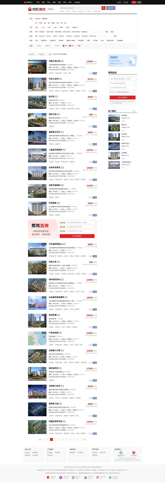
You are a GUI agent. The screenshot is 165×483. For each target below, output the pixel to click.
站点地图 (35, 455)
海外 (70, 2)
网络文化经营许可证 (114, 473)
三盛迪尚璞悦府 (96, 11)
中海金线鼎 (53, 333)
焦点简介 (27, 452)
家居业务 (57, 452)
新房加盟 (72, 452)
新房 (43, 2)
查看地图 (70, 64)
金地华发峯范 (54, 167)
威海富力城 (53, 404)
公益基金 (77, 2)
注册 (139, 2)
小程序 (119, 2)
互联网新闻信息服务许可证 (85, 473)
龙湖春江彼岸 (54, 386)
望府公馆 (68, 11)
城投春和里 (53, 368)
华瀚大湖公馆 (54, 61)
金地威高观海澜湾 (56, 297)
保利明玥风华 (54, 279)
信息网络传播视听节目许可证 (100, 473)
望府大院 (52, 114)
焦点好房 (94, 452)
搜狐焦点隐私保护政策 (122, 92)
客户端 (126, 2)
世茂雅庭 (88, 11)
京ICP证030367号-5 (71, 473)
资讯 (48, 2)
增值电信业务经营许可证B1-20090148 (55, 473)
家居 (59, 2)
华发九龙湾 (53, 79)
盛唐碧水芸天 (81, 11)
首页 (38, 2)
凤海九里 (52, 262)
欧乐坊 (52, 96)
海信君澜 (74, 11)
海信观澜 (62, 11)
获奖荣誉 (35, 452)
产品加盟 (80, 452)
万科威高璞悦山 (55, 244)
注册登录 (94, 455)
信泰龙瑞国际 (54, 185)
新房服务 (50, 452)
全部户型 (82, 67)
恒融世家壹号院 (55, 421)
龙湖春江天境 (54, 350)
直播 (54, 2)
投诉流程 (27, 455)
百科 (64, 2)
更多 (134, 111)
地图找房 (111, 8)
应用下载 (102, 452)
